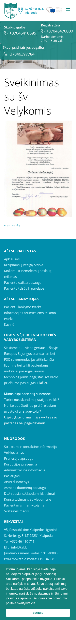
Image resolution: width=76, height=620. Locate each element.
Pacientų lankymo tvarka (23, 307)
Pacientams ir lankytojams (24, 505)
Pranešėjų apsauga (18, 458)
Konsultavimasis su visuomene (27, 499)
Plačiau (42, 383)
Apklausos (12, 259)
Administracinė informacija (24, 470)
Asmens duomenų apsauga (25, 487)
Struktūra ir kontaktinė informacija (30, 447)
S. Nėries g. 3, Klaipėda (34, 11)
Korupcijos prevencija (20, 464)
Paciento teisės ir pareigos (24, 288)
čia (33, 603)
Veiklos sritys (14, 452)
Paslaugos (12, 476)
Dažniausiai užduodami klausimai (29, 493)
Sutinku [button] (38, 612)
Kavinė (9, 324)
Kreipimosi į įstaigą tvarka (23, 265)
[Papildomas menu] (68, 10)
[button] (37, 603)
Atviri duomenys (16, 482)
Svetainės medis (16, 511)
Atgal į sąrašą (12, 225)
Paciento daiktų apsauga (23, 282)
